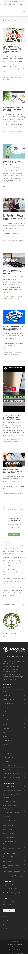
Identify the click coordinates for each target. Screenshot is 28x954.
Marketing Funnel (15, 238)
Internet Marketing (8, 351)
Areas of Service (10, 4)
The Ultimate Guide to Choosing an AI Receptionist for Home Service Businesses (13, 579)
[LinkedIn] (12, 951)
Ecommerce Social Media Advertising (11, 865)
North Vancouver (8, 698)
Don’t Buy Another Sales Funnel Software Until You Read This (12, 270)
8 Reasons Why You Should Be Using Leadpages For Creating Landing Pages (13, 326)
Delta (5, 710)
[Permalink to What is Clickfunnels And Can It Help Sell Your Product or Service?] (14, 150)
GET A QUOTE (9, 909)
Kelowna (5, 743)
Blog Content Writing (9, 883)
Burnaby (5, 690)
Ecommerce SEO (8, 855)
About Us (6, 919)
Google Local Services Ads (11, 776)
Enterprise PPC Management (12, 789)
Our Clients (6, 927)
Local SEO (6, 760)
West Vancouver (8, 702)
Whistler (5, 735)
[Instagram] (9, 951)
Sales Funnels (11, 76)
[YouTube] (21, 951)
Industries (20, 4)
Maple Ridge (7, 718)
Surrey (5, 714)
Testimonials (7, 923)
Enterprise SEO (8, 756)
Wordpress (6, 77)
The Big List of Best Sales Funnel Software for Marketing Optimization (12, 415)
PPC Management (9, 785)
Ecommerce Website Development (9, 841)
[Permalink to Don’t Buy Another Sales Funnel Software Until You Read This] (14, 259)
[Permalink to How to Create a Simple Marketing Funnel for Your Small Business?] (14, 458)
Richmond (6, 706)
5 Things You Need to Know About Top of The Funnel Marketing (13, 107)
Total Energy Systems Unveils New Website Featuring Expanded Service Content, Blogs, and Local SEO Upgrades (14, 560)
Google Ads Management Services (11, 794)
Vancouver (6, 686)
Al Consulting (7, 814)
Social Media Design (9, 836)
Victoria (5, 731)
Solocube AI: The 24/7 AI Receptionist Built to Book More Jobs (13, 570)
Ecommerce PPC (8, 859)
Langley (5, 722)
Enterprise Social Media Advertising (10, 805)
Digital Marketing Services (11, 764)
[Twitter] (18, 951)
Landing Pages (14, 74)
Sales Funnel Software (13, 296)
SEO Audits (6, 768)
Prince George (7, 739)
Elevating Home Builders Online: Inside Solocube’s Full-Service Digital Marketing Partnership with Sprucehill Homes (13, 590)
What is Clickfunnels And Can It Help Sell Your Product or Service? (14, 161)
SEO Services (7, 752)
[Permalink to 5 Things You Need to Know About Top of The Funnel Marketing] (14, 96)
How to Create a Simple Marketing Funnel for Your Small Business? (13, 469)
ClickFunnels (6, 74)
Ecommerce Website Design (12, 846)
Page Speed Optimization (11, 772)
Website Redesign (9, 832)
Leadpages (13, 129)
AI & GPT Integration (9, 819)
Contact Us (6, 915)
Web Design (18, 76)
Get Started (14, 532)
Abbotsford (6, 726)
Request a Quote (14, 1)
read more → (19, 125)
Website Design (8, 828)
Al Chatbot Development (11, 810)
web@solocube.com (11, 903)
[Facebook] (6, 951)
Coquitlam (6, 694)
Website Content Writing (11, 887)
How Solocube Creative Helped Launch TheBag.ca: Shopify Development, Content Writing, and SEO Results (13, 548)
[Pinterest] (15, 951)
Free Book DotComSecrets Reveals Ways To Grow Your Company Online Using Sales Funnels (14, 215)
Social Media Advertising (11, 800)
